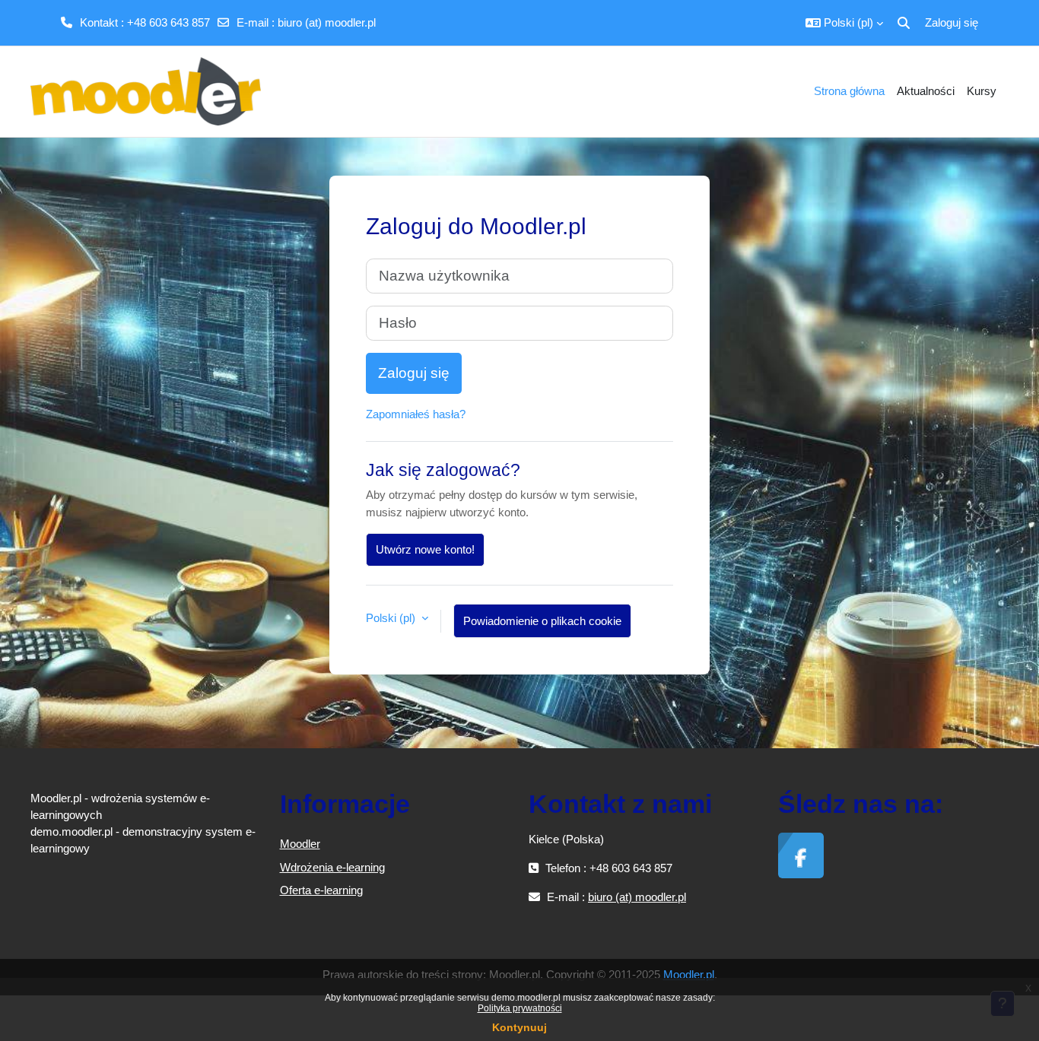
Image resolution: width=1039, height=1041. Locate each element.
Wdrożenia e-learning (332, 867)
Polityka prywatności (520, 1008)
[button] (844, 23)
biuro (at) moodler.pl (327, 22)
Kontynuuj (519, 1027)
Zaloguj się (951, 22)
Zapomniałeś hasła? (415, 414)
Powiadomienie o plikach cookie (542, 620)
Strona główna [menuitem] (849, 90)
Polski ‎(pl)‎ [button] (392, 617)
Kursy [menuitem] (981, 90)
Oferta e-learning (321, 890)
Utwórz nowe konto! (425, 549)
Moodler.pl (688, 974)
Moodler (300, 843)
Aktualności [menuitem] (926, 90)
